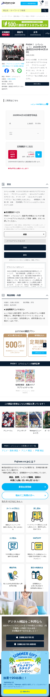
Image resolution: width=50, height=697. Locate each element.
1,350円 (30, 124)
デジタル (10, 133)
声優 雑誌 (39, 450)
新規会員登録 (25, 487)
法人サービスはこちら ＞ (12, 501)
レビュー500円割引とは (39, 104)
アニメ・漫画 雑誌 (13, 16)
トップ (4, 16)
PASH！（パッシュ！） (38, 16)
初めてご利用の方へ (25, 495)
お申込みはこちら (39, 352)
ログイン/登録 (29, 3)
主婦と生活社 (11, 79)
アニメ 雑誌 (25, 16)
